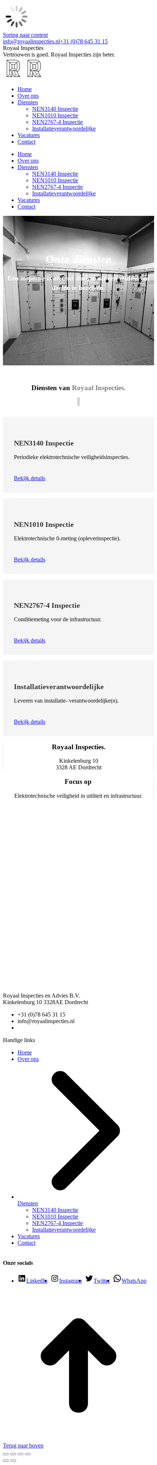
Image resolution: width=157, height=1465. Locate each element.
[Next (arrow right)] (13, 1461)
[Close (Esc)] (6, 1454)
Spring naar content (25, 35)
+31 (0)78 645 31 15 (84, 41)
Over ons (28, 1059)
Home (25, 1052)
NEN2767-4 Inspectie (57, 1223)
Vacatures (29, 1236)
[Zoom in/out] (28, 1454)
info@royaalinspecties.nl (31, 41)
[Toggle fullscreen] (20, 1454)
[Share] (13, 1454)
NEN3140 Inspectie (55, 1210)
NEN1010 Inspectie (55, 1216)
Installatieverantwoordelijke (64, 1230)
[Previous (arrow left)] (6, 1461)
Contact (26, 1243)
